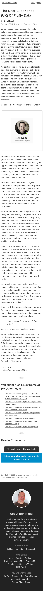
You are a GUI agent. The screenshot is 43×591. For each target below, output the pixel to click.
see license (22, 477)
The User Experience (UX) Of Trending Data (21, 427)
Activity (19, 558)
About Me (18, 561)
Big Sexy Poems (11, 576)
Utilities (20, 564)
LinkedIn (19, 549)
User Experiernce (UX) (28, 24)
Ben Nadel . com (9, 3)
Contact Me (31, 561)
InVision (29, 564)
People (11, 564)
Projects (8, 561)
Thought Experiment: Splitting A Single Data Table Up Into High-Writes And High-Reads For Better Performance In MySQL (22, 396)
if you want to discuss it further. (21, 458)
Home (10, 558)
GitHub (10, 549)
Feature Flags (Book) (20, 582)
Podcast (28, 558)
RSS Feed (21, 567)
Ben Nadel (9, 21)
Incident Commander (20, 579)
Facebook (30, 549)
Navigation (36, 3)
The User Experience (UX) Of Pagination (20, 418)
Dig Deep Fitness (29, 576)
